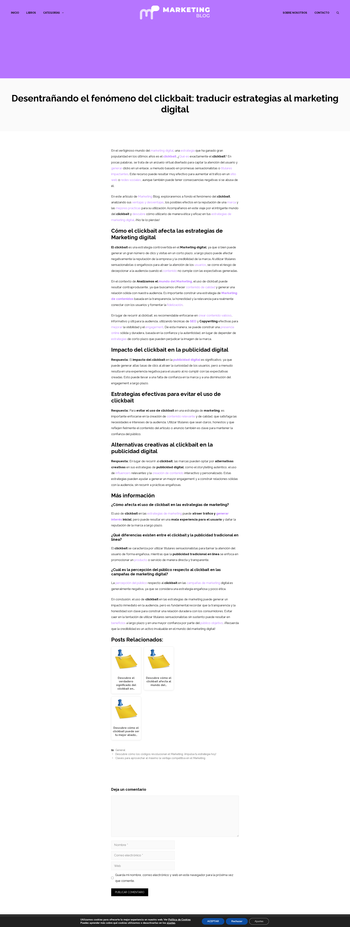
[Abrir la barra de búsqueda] (338, 12)
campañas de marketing (203, 583)
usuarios (200, 265)
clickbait (169, 156)
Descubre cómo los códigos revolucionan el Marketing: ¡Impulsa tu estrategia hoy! (165, 754)
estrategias (119, 339)
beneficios (118, 623)
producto (140, 560)
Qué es (184, 156)
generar (116, 168)
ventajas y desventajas (148, 202)
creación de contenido (168, 473)
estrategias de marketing (164, 513)
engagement (154, 327)
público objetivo (211, 623)
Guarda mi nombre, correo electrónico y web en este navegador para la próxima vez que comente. (174, 878)
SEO (193, 321)
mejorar (116, 327)
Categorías (51, 12)
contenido (170, 271)
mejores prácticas (128, 208)
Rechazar (236, 921)
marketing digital (162, 150)
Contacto (321, 12)
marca (231, 202)
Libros (31, 12)
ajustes (171, 923)
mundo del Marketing (175, 281)
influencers (123, 473)
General (120, 750)
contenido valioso (219, 315)
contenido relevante (181, 416)
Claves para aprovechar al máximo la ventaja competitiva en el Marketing (160, 758)
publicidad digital (186, 359)
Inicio (15, 12)
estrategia (188, 150)
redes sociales (131, 180)
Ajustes (259, 921)
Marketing (145, 196)
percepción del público (131, 583)
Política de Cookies (179, 919)
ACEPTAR (213, 921)
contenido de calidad (200, 287)
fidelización (175, 305)
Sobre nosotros (295, 12)
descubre (138, 214)
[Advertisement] (175, 52)
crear (202, 315)
